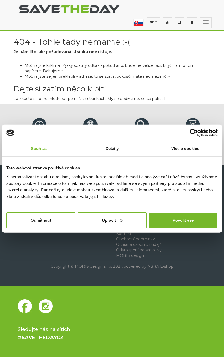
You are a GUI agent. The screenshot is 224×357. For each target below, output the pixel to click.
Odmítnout (41, 220)
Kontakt (123, 233)
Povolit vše (183, 220)
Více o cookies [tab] (185, 148)
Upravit (109, 220)
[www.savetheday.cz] (138, 22)
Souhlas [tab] (39, 148)
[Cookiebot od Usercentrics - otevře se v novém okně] (194, 133)
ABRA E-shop (160, 266)
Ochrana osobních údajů (139, 244)
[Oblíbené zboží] (167, 22)
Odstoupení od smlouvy (139, 249)
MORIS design (130, 255)
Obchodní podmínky (135, 239)
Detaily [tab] (112, 148)
